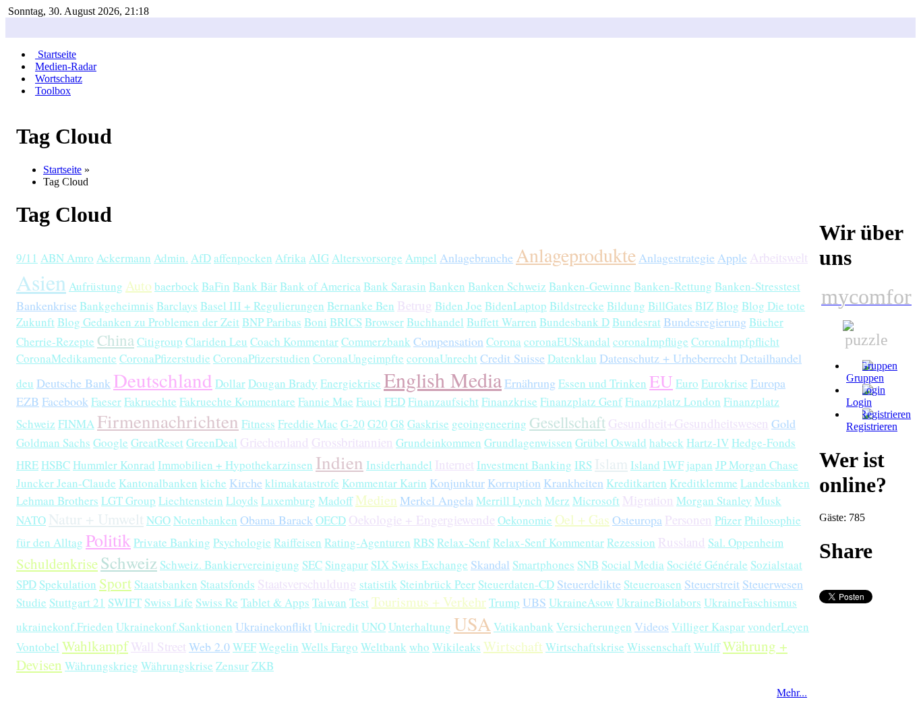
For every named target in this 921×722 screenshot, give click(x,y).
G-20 (352, 423)
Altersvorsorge (367, 258)
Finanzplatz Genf (581, 401)
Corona (503, 341)
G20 (377, 423)
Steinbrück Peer (437, 584)
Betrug (414, 305)
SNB (588, 564)
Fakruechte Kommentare (237, 401)
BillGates (670, 305)
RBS (423, 542)
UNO (373, 626)
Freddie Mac (308, 423)
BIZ (704, 305)
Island (645, 465)
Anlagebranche (476, 257)
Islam (611, 463)
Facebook (65, 401)
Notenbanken (205, 520)
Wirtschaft (513, 646)
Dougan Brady (283, 383)
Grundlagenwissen (528, 442)
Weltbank (384, 647)
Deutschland (162, 380)
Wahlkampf (95, 645)
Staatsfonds (227, 584)
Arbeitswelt (779, 257)
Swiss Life (168, 602)
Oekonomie (525, 520)
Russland (681, 541)
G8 (397, 423)
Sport (115, 583)
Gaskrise (428, 423)
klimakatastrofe (302, 483)
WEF (244, 647)
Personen (688, 519)
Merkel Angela (436, 500)
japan (699, 465)
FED (394, 401)
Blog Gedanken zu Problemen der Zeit (148, 322)
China (115, 340)
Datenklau (572, 358)
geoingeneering (489, 423)
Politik (108, 540)
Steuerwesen (772, 584)
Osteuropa (637, 520)
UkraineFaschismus (750, 602)
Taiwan (329, 602)
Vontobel (37, 647)
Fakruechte (150, 401)
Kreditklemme (704, 483)
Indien (339, 462)
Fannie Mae (325, 401)
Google (110, 442)
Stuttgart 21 (77, 602)
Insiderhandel (399, 465)
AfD (201, 258)
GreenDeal (211, 442)
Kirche (245, 483)
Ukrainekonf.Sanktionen (174, 626)
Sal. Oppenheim (745, 542)
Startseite (62, 169)
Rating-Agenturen (367, 542)
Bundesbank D (574, 322)
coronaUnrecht (442, 358)
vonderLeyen (778, 626)
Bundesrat (636, 322)
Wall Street (158, 646)
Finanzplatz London (673, 401)
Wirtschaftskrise (584, 647)
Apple (732, 257)
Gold (783, 423)
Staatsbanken (166, 584)
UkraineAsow (581, 602)
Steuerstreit (712, 584)
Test (359, 602)
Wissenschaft (659, 647)
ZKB (262, 665)
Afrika (290, 258)
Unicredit (336, 626)
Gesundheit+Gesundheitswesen (688, 423)
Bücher (766, 322)
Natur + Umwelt (96, 519)
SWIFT (125, 602)
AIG (319, 258)
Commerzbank (376, 341)
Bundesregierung (704, 321)
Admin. (171, 258)
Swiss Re (217, 602)
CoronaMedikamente (66, 358)
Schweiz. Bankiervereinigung (229, 564)
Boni (315, 322)
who (419, 647)
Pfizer (728, 520)
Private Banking (171, 542)
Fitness (258, 423)
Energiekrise (350, 383)
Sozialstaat (776, 564)
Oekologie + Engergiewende (422, 519)
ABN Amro (67, 258)
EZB (27, 401)
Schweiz (128, 562)
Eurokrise (724, 383)
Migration (648, 499)
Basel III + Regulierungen (262, 305)
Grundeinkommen (438, 442)
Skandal (490, 564)
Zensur (232, 665)
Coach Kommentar (294, 341)
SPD (26, 584)
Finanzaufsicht (443, 401)
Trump (504, 602)
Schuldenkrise (57, 563)
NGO (158, 520)
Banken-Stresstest (757, 286)
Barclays (177, 305)
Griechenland (274, 441)
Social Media (632, 564)
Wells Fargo (329, 647)
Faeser (106, 401)
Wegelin (279, 647)
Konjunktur (457, 483)
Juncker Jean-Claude (66, 483)
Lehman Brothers (57, 500)
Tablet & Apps (275, 602)
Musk (767, 500)
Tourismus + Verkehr (429, 602)
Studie (31, 602)
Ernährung (530, 383)
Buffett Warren (502, 322)
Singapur (346, 564)
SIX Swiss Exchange (419, 564)
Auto (138, 285)
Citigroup (160, 341)
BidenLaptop (516, 305)
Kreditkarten (636, 483)
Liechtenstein (190, 500)
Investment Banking (524, 465)
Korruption (514, 483)
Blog (727, 305)
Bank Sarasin (394, 286)
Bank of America (320, 286)
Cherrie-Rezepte (55, 341)
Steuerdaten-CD (516, 584)
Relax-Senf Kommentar (548, 542)
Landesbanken (775, 483)
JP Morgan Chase (756, 465)
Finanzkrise (509, 401)
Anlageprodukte (576, 255)
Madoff (335, 500)
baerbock (176, 286)
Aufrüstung (96, 286)
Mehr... (792, 692)
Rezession (631, 542)
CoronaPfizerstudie (164, 358)
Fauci (369, 401)
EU (661, 380)
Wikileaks (456, 647)
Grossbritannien (352, 441)
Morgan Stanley (714, 500)
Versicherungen (594, 626)
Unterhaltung (419, 626)
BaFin (216, 286)
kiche (213, 483)
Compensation (448, 341)
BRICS (346, 322)
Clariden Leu (216, 341)
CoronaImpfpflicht (735, 341)
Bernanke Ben (360, 305)
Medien (376, 500)
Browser (384, 322)
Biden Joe (458, 305)
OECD (331, 520)
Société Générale (707, 564)
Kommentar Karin (384, 483)
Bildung (626, 305)
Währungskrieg (101, 665)
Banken (447, 286)
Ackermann (123, 258)
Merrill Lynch (509, 500)
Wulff (707, 647)
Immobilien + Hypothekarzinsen (235, 465)
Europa (767, 383)
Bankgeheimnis (117, 305)
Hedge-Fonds (764, 442)
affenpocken (243, 258)
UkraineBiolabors (658, 602)
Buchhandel (435, 322)
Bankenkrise (46, 305)
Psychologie (242, 542)
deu (25, 383)
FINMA (76, 423)
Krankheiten (573, 483)
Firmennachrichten (168, 421)
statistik (378, 584)
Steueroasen (653, 584)
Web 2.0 (209, 646)
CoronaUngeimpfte (358, 358)
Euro (687, 383)
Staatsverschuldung (307, 583)
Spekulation (67, 584)
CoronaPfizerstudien (261, 358)
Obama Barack (276, 520)
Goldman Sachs (53, 442)
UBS (534, 602)
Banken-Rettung (673, 286)
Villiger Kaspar (708, 626)
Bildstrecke (576, 305)
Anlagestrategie (676, 257)
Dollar (230, 383)
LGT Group (128, 500)
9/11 (27, 258)
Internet (454, 464)
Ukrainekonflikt (273, 626)
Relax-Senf (463, 542)
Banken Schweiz (507, 286)
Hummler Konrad (114, 465)
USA (472, 623)
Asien (41, 282)
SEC (312, 564)
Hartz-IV (707, 442)
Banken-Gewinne (590, 286)
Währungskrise (177, 665)
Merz (557, 500)
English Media (443, 379)
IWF (673, 465)
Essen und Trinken (602, 383)
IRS (583, 465)
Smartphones (543, 564)
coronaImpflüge (650, 341)
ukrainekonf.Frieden (64, 626)
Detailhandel (771, 358)
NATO (31, 520)
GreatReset (157, 442)
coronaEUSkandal (567, 341)
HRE (27, 465)
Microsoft (596, 500)
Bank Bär (255, 286)
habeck (666, 442)
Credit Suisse (512, 358)
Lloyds (242, 500)
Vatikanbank (524, 626)
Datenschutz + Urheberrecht (668, 358)
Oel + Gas (582, 519)
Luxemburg (288, 500)
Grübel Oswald (611, 442)
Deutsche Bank (73, 383)
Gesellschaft (567, 422)
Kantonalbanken (158, 483)
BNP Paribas (271, 322)
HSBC (55, 465)
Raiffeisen (298, 542)
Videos (651, 626)
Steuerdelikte (589, 584)
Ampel (421, 258)
